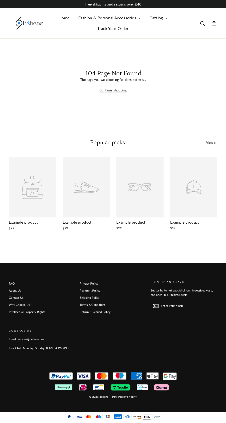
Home (64, 17)
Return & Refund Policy (95, 312)
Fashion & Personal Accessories (107, 17)
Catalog (156, 17)
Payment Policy (90, 290)
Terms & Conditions (92, 304)
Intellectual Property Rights (27, 312)
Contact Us (16, 297)
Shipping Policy (90, 297)
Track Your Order (113, 28)
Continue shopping (113, 90)
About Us (15, 290)
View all (211, 143)
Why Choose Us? (20, 304)
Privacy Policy (89, 283)
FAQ (12, 283)
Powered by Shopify (124, 396)
